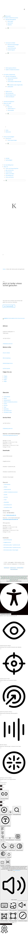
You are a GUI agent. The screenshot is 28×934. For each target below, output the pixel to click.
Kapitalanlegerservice (8, 363)
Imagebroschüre (7, 542)
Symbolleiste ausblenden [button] (6, 614)
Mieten (5, 398)
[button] (0, 582)
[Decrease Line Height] (1, 805)
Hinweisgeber (20, 567)
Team (5, 407)
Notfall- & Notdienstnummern (10, 402)
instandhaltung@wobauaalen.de (10, 435)
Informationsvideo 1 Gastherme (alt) (12, 545)
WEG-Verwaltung (6, 358)
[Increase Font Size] (1, 786)
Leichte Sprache (6, 368)
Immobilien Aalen (8, 412)
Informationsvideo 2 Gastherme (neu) (12, 547)
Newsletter (6, 409)
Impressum (6, 567)
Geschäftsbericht (7, 410)
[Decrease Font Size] (1, 789)
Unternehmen (7, 396)
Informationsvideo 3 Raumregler (11, 550)
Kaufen (5, 403)
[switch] (0, 648)
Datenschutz (13, 567)
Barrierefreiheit (14, 569)
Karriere (5, 405)
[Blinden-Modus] (0, 748)
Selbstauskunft (7, 400)
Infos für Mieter (6, 352)
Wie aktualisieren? (16, 870)
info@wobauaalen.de (7, 343)
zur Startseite (8, 306)
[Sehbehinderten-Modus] (0, 648)
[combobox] (14, 578)
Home (4, 269)
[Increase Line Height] (1, 802)
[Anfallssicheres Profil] (0, 681)
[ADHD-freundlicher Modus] (0, 715)
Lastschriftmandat (8, 539)
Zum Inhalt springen (5, 922)
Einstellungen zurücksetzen (6, 924)
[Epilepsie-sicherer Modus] (0, 781)
